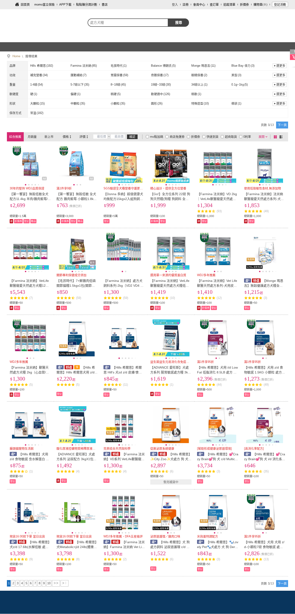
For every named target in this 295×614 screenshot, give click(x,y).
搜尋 (178, 22)
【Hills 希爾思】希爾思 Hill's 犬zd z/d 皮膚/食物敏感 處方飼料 (122, 372)
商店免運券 (177, 136)
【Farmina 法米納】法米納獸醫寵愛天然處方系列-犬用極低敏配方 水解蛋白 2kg (264, 199)
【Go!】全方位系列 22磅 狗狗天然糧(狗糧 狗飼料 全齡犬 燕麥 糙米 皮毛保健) (170, 199)
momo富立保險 (44, 4)
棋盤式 (276, 136)
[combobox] (128, 22)
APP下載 (65, 4)
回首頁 (25, 4)
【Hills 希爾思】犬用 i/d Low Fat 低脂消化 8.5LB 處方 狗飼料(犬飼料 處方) (217, 372)
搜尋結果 (30, 56)
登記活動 (280, 4)
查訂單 (214, 4)
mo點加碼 (156, 136)
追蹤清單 (229, 4)
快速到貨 (212, 136)
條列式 (282, 136)
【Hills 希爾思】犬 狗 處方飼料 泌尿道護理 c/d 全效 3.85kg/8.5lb (170, 547)
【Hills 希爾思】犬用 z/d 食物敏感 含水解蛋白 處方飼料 (29, 459)
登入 (175, 4)
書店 (105, 4)
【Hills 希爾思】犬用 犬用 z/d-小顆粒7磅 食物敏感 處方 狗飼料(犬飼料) (264, 547)
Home (16, 56)
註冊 (186, 4)
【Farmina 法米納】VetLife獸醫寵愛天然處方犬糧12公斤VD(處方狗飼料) (29, 285)
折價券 (244, 4)
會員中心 (199, 4)
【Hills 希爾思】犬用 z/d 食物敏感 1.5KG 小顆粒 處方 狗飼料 (263, 372)
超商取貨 (231, 136)
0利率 (247, 136)
